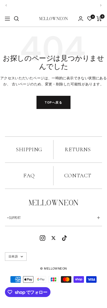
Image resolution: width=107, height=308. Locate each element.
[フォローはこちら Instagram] (42, 238)
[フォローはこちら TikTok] (64, 238)
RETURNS (78, 149)
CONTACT (77, 175)
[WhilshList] (89, 18)
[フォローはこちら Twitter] (53, 238)
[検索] (16, 18)
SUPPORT (15, 217)
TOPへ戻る (53, 102)
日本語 (13, 256)
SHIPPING (29, 149)
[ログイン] (80, 18)
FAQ (29, 175)
